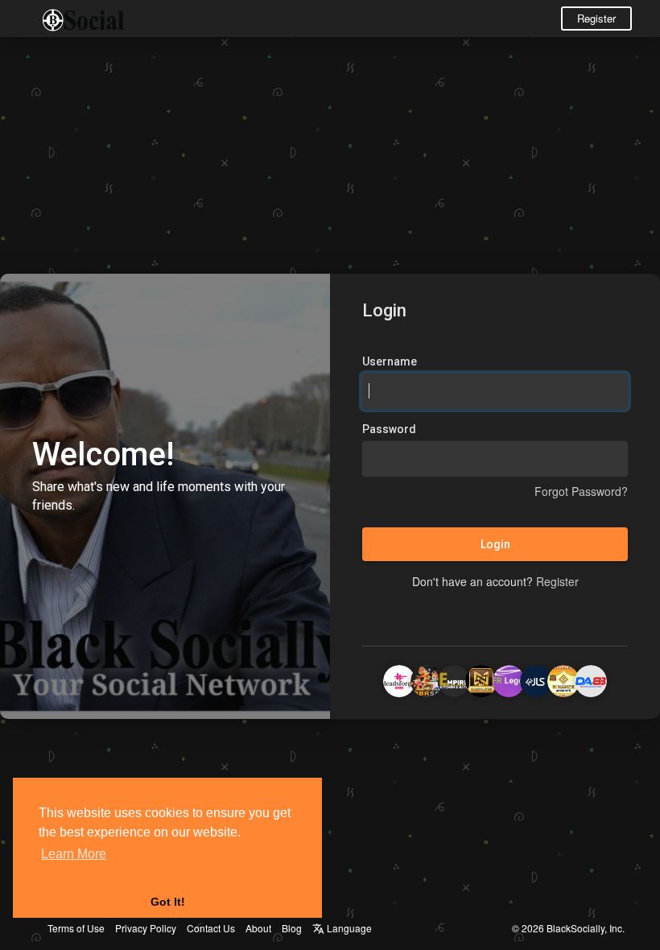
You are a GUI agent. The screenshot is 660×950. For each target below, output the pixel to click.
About (258, 928)
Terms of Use (76, 928)
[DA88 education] (591, 679)
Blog (292, 928)
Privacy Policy (145, 928)
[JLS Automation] (536, 679)
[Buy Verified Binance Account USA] (563, 679)
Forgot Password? (581, 491)
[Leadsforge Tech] (399, 679)
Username (389, 361)
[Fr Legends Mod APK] (509, 679)
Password (389, 429)
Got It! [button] (168, 901)
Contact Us (211, 928)
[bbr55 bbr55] (426, 679)
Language (348, 928)
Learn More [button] (73, 854)
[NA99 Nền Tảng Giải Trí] (481, 679)
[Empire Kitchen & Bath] (454, 679)
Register (596, 18)
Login (495, 544)
